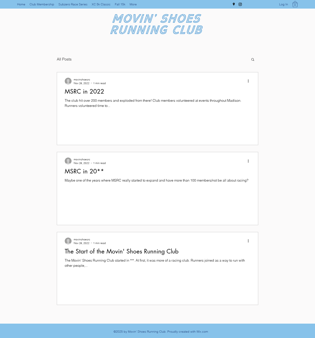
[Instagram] (240, 4)
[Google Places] (234, 4)
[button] (295, 4)
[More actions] (249, 81)
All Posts (64, 59)
